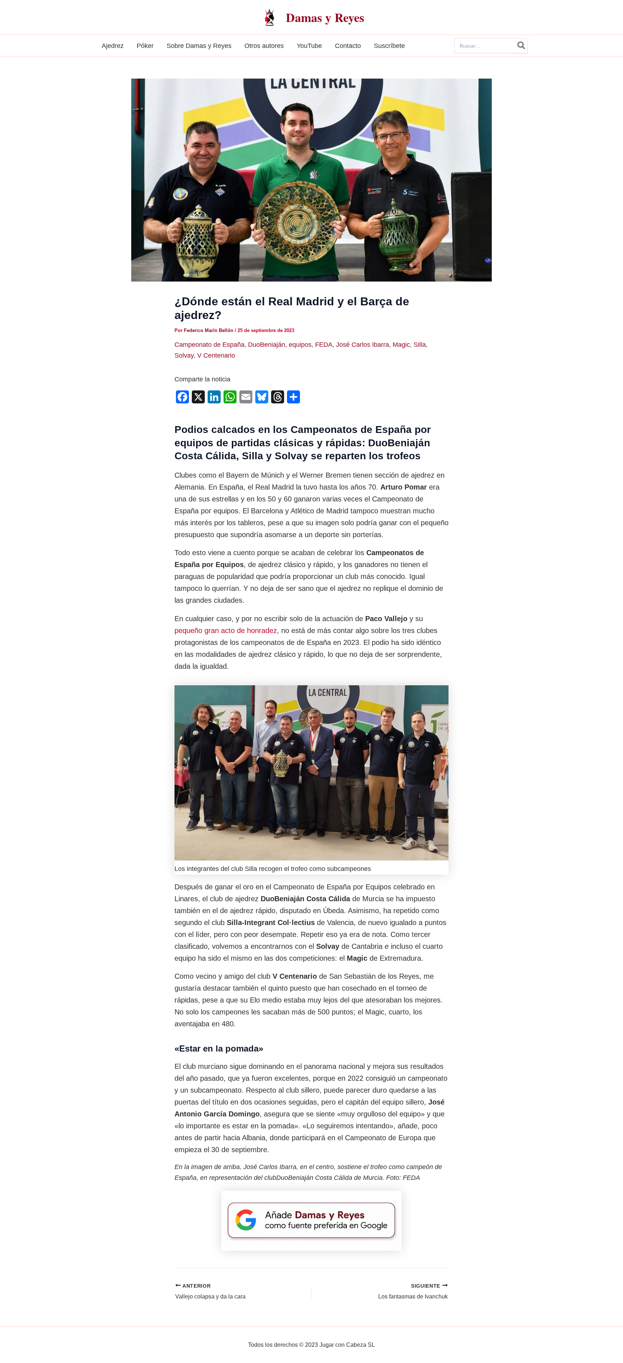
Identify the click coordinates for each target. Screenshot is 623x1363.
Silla (420, 344)
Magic (401, 344)
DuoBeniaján (266, 344)
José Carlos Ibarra (362, 344)
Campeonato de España (209, 344)
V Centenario (216, 355)
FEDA (323, 344)
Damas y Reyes (325, 17)
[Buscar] (521, 46)
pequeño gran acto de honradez (225, 630)
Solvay (184, 355)
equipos (300, 344)
